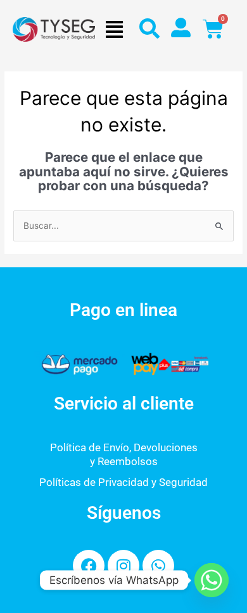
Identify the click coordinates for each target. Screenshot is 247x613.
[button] (114, 29)
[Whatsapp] (211, 580)
